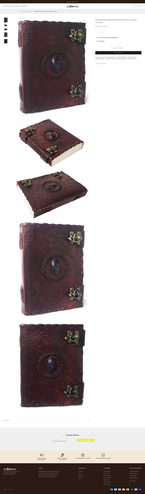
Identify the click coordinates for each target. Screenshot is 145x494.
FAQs (79, 473)
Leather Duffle (132, 475)
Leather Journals (28, 11)
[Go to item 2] (6, 25)
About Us (17, 6)
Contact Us (81, 477)
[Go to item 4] (6, 34)
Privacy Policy (107, 471)
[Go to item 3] (6, 29)
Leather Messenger (133, 471)
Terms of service (107, 477)
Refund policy (107, 484)
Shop (12, 6)
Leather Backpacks (133, 477)
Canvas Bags (132, 481)
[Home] (21, 11)
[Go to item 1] (6, 20)
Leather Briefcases (133, 473)
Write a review (86, 440)
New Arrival (6, 6)
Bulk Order (24, 6)
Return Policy (107, 473)
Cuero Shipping (107, 475)
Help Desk (106, 480)
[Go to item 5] (6, 41)
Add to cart (118, 48)
